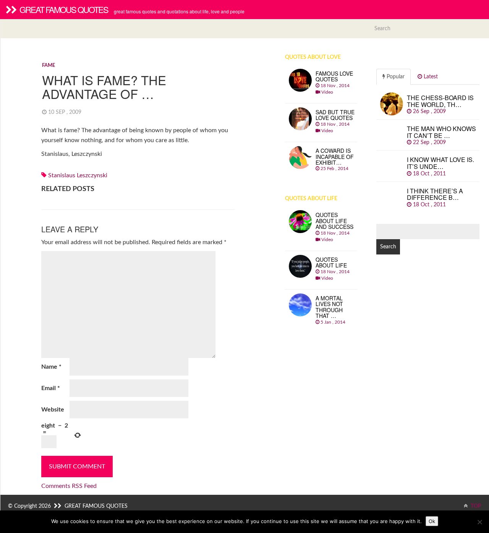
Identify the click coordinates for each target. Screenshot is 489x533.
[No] (479, 522)
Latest (430, 76)
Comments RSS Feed (69, 486)
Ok (432, 521)
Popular (395, 76)
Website (52, 410)
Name (51, 367)
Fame (48, 65)
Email (50, 388)
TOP (475, 506)
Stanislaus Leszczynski (77, 175)
